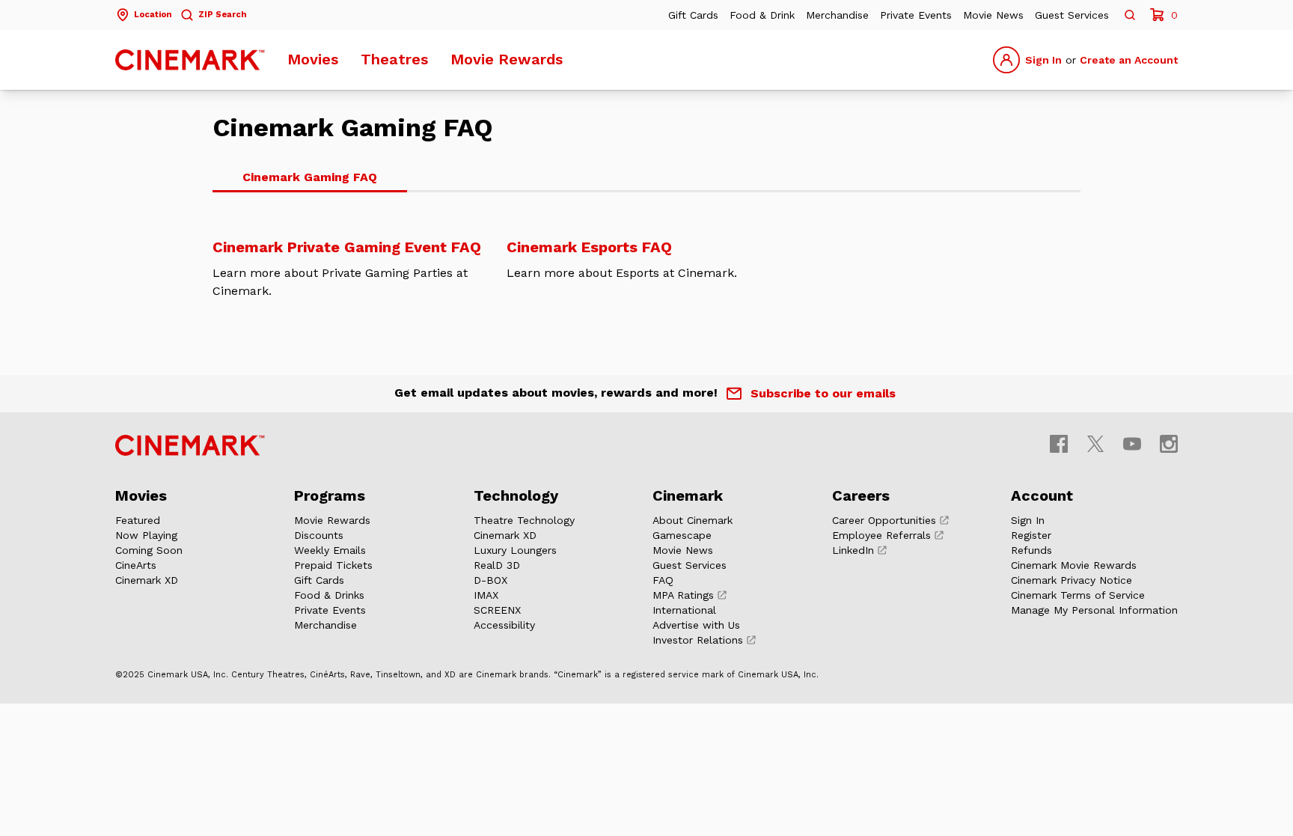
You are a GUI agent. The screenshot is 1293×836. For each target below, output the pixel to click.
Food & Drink (762, 15)
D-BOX (490, 580)
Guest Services (1072, 15)
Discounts (318, 535)
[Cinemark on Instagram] (1169, 444)
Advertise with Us (696, 625)
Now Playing (146, 535)
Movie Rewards (506, 59)
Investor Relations (697, 640)
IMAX (486, 595)
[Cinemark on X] (1095, 444)
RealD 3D (497, 565)
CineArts (135, 565)
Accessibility (504, 625)
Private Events (916, 15)
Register (1031, 535)
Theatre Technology (524, 520)
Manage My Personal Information (1094, 610)
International (684, 610)
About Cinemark (692, 520)
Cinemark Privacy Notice (1071, 580)
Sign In (1043, 60)
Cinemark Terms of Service (1078, 595)
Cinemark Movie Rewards (1074, 565)
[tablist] (646, 178)
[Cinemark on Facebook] (1059, 444)
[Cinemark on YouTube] (1132, 444)
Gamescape (682, 535)
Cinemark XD (146, 580)
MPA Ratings (683, 595)
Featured (137, 520)
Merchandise (837, 15)
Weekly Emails (330, 550)
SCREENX (497, 610)
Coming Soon (149, 550)
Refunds (1031, 550)
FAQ (662, 580)
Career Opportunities (884, 520)
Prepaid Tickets (333, 565)
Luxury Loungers (515, 550)
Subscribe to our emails (823, 393)
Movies (312, 59)
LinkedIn (853, 550)
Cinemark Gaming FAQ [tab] (309, 177)
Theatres (394, 59)
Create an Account (1129, 60)
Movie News (993, 15)
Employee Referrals (881, 535)
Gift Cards (693, 15)
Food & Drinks (329, 595)
